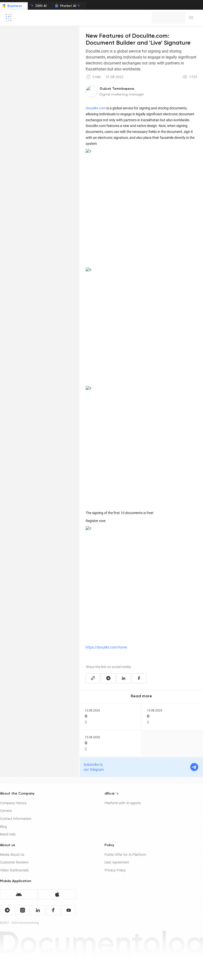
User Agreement (116, 862)
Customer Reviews (14, 862)
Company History (13, 803)
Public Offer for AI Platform (125, 855)
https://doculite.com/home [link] (106, 647)
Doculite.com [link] (96, 108)
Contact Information (15, 819)
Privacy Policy (115, 870)
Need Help (8, 834)
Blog (3, 827)
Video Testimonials (14, 870)
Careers (6, 811)
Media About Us (12, 855)
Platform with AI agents (122, 803)
